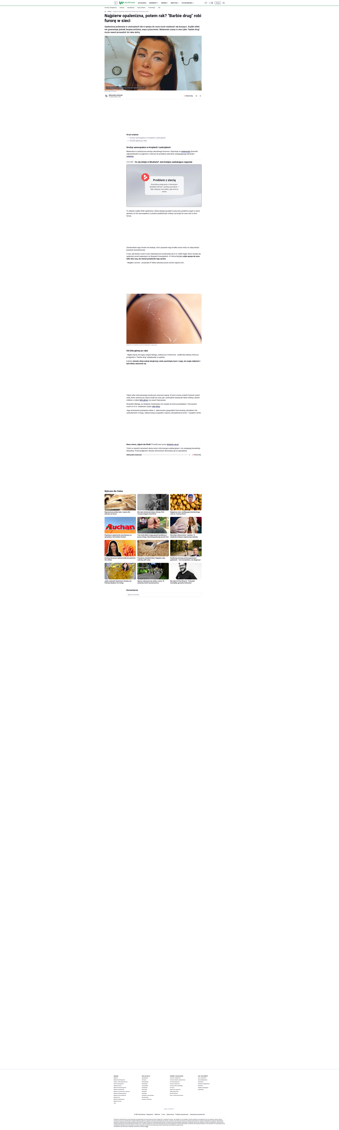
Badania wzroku (117, 1101)
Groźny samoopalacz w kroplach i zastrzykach (148, 138)
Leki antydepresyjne (202, 1080)
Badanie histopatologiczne (120, 1093)
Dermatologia (145, 1081)
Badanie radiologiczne (119, 1099)
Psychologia (151, 7)
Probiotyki (200, 1085)
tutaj (147, 1126)
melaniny (130, 156)
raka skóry (156, 406)
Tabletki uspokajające (203, 1087)
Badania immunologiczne (120, 1095)
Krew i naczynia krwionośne (176, 1095)
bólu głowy (144, 400)
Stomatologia (145, 1097)
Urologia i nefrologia (146, 1099)
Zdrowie (163, 3)
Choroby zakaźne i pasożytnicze (177, 1080)
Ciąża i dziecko (141, 7)
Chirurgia (144, 1080)
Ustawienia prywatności (197, 1114)
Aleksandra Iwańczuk (116, 95)
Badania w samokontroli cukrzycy (122, 1091)
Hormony (172, 1087)
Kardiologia (144, 1087)
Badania (122, 7)
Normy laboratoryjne (119, 1083)
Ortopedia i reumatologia (148, 1095)
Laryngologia (145, 1085)
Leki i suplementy (202, 1078)
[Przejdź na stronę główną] (116, 4)
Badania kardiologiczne (119, 1080)
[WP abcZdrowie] (128, 2)
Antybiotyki (200, 1081)
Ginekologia (144, 1083)
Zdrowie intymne (174, 1093)
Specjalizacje (130, 7)
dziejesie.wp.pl (173, 444)
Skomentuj (189, 96)
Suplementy (201, 1089)
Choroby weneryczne (175, 1083)
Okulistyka (144, 1091)
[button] (211, 3)
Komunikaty (153, 3)
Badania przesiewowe (119, 1089)
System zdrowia (187, 3)
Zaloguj (218, 3)
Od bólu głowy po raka (138, 141)
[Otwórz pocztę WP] (205, 2)
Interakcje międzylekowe (203, 1083)
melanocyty (185, 151)
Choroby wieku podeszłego (176, 1085)
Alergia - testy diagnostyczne (120, 1081)
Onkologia (144, 1093)
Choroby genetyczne (175, 1081)
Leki (159, 7)
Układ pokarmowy (174, 1091)
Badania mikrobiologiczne (120, 1087)
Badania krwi (117, 1097)
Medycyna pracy (117, 1085)
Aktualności (142, 3)
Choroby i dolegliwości (111, 7)
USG (115, 1103)
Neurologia (144, 1089)
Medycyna (174, 3)
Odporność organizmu (175, 1089)
